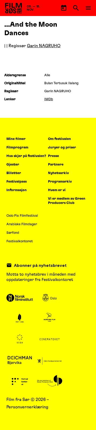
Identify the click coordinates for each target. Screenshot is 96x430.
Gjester (12, 164)
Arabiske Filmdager (21, 224)
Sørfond (12, 233)
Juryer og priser (62, 147)
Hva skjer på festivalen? (26, 156)
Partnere (55, 164)
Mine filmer (16, 139)
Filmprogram (17, 147)
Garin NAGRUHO (44, 46)
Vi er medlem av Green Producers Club (66, 201)
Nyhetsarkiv (58, 173)
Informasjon (16, 190)
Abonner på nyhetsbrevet (40, 265)
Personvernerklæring (27, 407)
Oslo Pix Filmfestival (22, 216)
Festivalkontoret (19, 241)
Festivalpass (16, 181)
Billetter (13, 173)
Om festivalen (59, 139)
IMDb (48, 99)
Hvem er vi (57, 190)
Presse (53, 156)
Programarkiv (60, 181)
